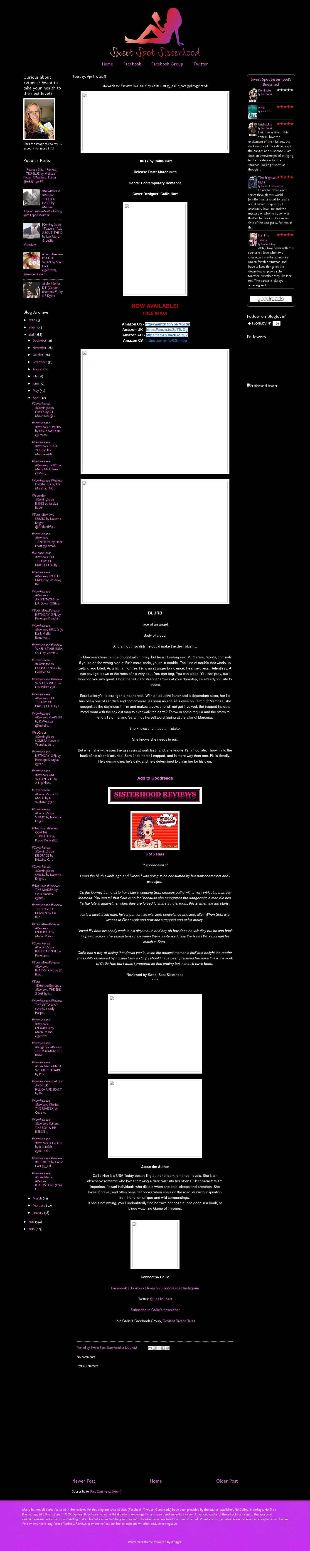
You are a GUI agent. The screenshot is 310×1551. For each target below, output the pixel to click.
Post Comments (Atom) (105, 1491)
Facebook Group (167, 64)
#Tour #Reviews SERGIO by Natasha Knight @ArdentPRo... (46, 521)
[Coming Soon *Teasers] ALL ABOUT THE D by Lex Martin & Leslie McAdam (42, 234)
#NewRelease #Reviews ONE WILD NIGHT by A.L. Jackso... (44, 777)
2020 (32, 320)
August (38, 369)
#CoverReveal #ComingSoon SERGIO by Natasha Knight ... (46, 815)
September (40, 362)
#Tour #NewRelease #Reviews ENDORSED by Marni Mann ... (45, 930)
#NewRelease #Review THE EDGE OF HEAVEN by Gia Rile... (47, 911)
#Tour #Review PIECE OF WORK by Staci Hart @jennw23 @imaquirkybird (43, 264)
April (36, 398)
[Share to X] (158, 1348)
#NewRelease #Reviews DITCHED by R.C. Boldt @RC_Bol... (47, 1145)
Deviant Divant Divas (179, 1320)
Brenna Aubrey (268, 244)
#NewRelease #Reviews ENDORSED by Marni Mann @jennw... (43, 1028)
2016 (32, 1229)
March (38, 1198)
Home (107, 64)
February (39, 1205)
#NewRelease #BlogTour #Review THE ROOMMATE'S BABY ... (47, 1049)
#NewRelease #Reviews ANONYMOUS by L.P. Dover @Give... (46, 597)
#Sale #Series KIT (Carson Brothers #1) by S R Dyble (52, 290)
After (261, 107)
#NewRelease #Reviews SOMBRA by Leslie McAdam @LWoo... (46, 429)
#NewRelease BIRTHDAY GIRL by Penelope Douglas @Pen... (46, 758)
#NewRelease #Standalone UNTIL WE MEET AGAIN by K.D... (47, 1068)
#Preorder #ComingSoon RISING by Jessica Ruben (45, 502)
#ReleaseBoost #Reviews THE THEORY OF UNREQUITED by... (45, 559)
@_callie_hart (160, 1298)
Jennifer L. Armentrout (272, 186)
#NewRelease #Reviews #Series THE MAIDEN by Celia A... (45, 1106)
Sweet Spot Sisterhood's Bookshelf (271, 82)
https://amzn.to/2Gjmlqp (166, 340)
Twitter (200, 64)
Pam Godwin (267, 94)
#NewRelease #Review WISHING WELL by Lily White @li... (47, 683)
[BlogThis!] (154, 1348)
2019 (32, 327)
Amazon (153, 1287)
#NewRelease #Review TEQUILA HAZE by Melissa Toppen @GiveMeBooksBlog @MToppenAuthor (42, 203)
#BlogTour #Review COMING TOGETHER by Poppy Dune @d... (45, 834)
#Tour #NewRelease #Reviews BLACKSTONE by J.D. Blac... (47, 968)
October (38, 355)
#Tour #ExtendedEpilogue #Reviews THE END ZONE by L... (46, 988)
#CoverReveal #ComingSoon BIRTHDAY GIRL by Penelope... (46, 949)
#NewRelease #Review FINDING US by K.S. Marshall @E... (47, 484)
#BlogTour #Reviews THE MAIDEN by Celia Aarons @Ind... (46, 892)
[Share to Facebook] (163, 1348)
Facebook (132, 64)
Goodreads (171, 1287)
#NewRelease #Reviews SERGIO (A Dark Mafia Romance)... (47, 632)
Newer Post (83, 1481)
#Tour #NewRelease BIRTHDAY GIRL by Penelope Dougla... (46, 614)
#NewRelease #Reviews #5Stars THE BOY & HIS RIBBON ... (45, 1125)
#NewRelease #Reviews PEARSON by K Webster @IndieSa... (47, 719)
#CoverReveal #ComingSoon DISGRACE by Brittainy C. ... (43, 853)
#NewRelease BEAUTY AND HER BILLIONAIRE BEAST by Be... (47, 1087)
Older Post (227, 1481)
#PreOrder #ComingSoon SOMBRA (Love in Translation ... (45, 738)
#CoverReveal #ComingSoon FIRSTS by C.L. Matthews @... (43, 410)
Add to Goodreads (155, 778)
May (36, 390)
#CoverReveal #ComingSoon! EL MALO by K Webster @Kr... (45, 796)
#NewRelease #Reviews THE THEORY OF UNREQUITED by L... (47, 700)
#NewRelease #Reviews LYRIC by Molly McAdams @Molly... (46, 467)
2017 (32, 1222)
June (36, 383)
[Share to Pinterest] (167, 1348)
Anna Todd (266, 111)
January (38, 1213)
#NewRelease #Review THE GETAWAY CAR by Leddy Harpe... (47, 1007)
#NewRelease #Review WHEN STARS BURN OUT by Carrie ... (47, 649)
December (40, 340)
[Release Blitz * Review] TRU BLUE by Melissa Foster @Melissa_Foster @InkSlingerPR (40, 175)
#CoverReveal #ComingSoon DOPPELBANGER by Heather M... (46, 666)
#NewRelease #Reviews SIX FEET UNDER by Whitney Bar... (46, 578)
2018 (32, 334)
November (40, 348)
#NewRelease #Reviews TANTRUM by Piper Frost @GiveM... (47, 540)
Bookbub (137, 1287)
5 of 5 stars (155, 854)
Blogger (176, 1542)
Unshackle (265, 124)
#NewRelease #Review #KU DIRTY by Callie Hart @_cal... (47, 1162)
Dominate (264, 90)
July (36, 376)
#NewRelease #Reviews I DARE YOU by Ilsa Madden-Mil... (45, 448)
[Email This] (150, 1348)
